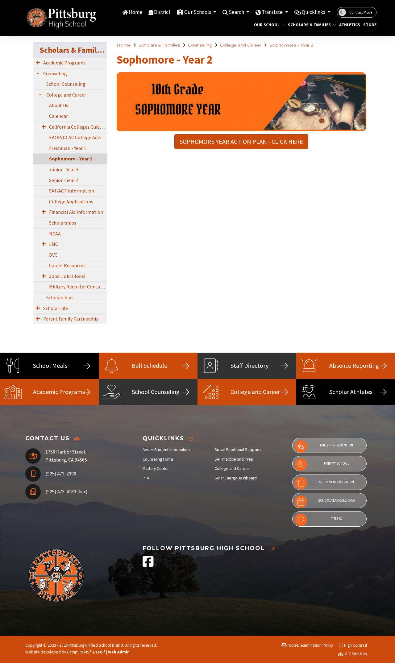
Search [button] (237, 12)
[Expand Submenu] (38, 62)
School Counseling (65, 84)
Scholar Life (55, 308)
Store (369, 24)
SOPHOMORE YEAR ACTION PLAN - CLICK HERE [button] (241, 141)
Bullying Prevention (336, 445)
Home (135, 12)
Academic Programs (64, 63)
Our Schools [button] (198, 12)
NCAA (55, 233)
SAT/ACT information (71, 191)
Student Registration (336, 482)
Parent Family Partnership (71, 319)
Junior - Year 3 (63, 169)
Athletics (348, 24)
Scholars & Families (309, 24)
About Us (58, 105)
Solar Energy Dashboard (235, 478)
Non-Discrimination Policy (310, 645)
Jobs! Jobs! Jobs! (67, 276)
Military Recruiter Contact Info (78, 287)
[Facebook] (148, 564)
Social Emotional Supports (237, 449)
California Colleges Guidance (78, 127)
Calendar (58, 116)
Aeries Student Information (166, 449)
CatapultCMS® (79, 652)
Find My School (336, 463)
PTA (146, 478)
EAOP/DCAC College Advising (78, 137)
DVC (53, 255)
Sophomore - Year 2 (291, 45)
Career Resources (67, 265)
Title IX (336, 518)
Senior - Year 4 (63, 180)
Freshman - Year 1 (67, 148)
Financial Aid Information (76, 212)
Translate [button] (273, 12)
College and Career (240, 45)
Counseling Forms (158, 459)
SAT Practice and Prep (233, 459)
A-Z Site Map (355, 654)
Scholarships (62, 223)
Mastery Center (156, 468)
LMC (53, 244)
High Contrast (355, 645)
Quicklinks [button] (314, 12)
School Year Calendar (336, 500)
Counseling (200, 45)
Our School (267, 24)
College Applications (71, 201)
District (162, 12)
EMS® (100, 652)
